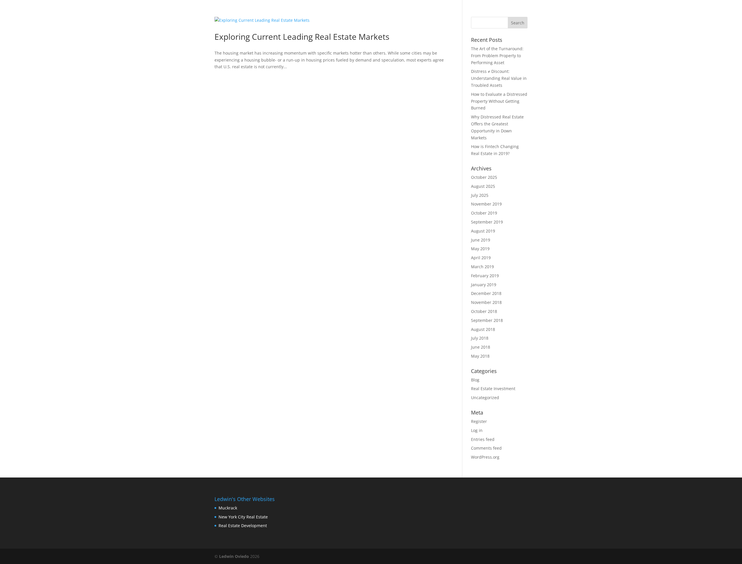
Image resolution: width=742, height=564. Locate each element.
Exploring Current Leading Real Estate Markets (301, 36)
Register (479, 421)
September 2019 (487, 222)
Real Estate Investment (493, 388)
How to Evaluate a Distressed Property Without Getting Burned (499, 101)
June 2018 (480, 347)
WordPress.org (485, 457)
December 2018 (486, 293)
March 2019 (482, 266)
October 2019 (484, 213)
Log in (477, 430)
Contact (444, 12)
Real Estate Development (243, 525)
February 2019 (485, 275)
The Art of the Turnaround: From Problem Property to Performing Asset (497, 55)
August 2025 (483, 186)
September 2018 (487, 320)
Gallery (475, 12)
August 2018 (483, 329)
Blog (417, 12)
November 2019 (486, 204)
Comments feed (486, 448)
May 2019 (480, 248)
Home (394, 12)
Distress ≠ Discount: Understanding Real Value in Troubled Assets (499, 78)
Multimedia (511, 12)
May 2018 (480, 356)
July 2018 (479, 338)
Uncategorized (485, 397)
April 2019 (481, 257)
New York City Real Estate (243, 517)
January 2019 (483, 284)
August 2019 (483, 231)
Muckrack (228, 508)
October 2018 (484, 311)
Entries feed (482, 439)
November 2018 (486, 302)
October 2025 (484, 177)
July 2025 (479, 195)
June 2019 (480, 240)
